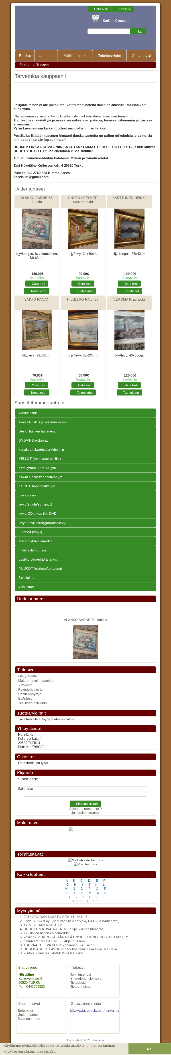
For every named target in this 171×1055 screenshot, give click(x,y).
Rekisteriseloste (30, 689)
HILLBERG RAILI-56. (83, 299)
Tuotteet (42, 65)
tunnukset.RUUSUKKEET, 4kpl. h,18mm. (55, 941)
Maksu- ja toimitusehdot (36, 680)
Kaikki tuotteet (75, 56)
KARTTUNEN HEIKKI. (129, 198)
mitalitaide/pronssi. (32, 550)
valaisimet (26, 587)
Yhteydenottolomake (85, 978)
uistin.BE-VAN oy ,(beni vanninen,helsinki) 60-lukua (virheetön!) (72, 921)
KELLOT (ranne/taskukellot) (39, 459)
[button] (99, 9)
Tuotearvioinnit (31, 713)
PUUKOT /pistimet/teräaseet (40, 568)
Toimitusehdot (109, 56)
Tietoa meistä (80, 986)
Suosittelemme (29, 1018)
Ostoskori (26, 756)
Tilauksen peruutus (32, 703)
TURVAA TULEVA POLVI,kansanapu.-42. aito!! (59, 945)
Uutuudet (46, 56)
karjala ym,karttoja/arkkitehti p (41, 449)
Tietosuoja (78, 982)
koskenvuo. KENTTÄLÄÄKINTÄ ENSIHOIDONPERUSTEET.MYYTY (76, 937)
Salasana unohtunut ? (85, 809)
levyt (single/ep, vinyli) (35, 504)
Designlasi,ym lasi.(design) (38, 431)
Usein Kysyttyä (29, 694)
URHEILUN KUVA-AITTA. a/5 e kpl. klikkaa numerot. (64, 929)
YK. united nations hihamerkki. (47, 933)
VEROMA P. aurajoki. (129, 299)
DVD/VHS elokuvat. (33, 440)
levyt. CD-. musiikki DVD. (37, 513)
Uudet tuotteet (31, 598)
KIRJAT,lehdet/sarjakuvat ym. (40, 477)
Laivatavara (27, 495)
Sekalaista (26, 578)
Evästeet (25, 698)
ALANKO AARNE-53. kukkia (85, 616)
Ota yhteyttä (141, 56)
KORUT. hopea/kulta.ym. (37, 486)
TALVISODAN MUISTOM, (43, 925)
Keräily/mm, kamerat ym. (37, 468)
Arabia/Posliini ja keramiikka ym (42, 422)
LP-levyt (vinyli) (30, 532)
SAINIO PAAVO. (36, 299)
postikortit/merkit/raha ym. (38, 559)
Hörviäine (98, 1040)
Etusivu (25, 56)
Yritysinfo (25, 685)
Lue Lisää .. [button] (46, 1051)
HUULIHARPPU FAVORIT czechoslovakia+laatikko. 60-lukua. (71, 949)
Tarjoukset (25, 1010)
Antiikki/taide (28, 413)
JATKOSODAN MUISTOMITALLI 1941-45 (55, 917)
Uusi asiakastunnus (85, 813)
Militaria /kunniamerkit (35, 541)
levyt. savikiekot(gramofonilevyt (42, 523)
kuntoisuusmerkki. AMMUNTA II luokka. (54, 953)
